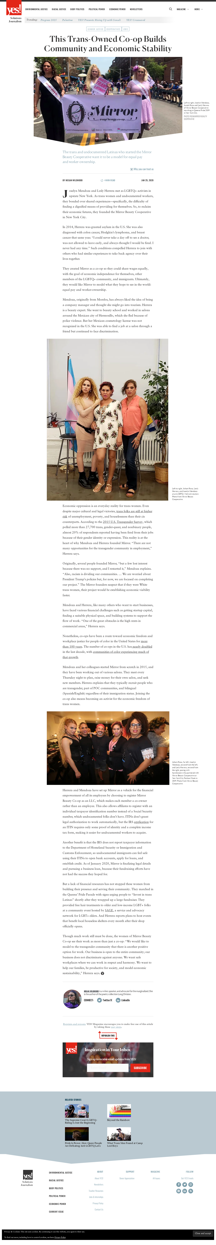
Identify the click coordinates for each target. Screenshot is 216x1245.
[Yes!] (14, 8)
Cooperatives (113, 29)
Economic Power (117, 9)
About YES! (99, 1178)
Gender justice (95, 29)
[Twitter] (184, 1184)
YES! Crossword (135, 20)
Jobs (125, 29)
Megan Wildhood (74, 180)
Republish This (108, 1035)
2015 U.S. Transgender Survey (123, 522)
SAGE (109, 910)
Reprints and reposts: (74, 1024)
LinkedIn (125, 1000)
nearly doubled (142, 646)
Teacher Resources (96, 1190)
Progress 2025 (49, 20)
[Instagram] (190, 1184)
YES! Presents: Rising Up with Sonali (99, 20)
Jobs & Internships (96, 1197)
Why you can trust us (143, 169)
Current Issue (56, 1211)
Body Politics (77, 9)
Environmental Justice (36, 9)
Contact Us (99, 1209)
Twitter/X (107, 1000)
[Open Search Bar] (171, 9)
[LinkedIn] (184, 1191)
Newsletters (136, 9)
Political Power (97, 9)
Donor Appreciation (127, 1178)
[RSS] (190, 1191)
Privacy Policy (98, 1203)
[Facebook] (178, 1184)
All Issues (156, 1178)
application (141, 822)
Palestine (67, 20)
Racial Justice (59, 9)
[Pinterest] (178, 1191)
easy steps (116, 1027)
